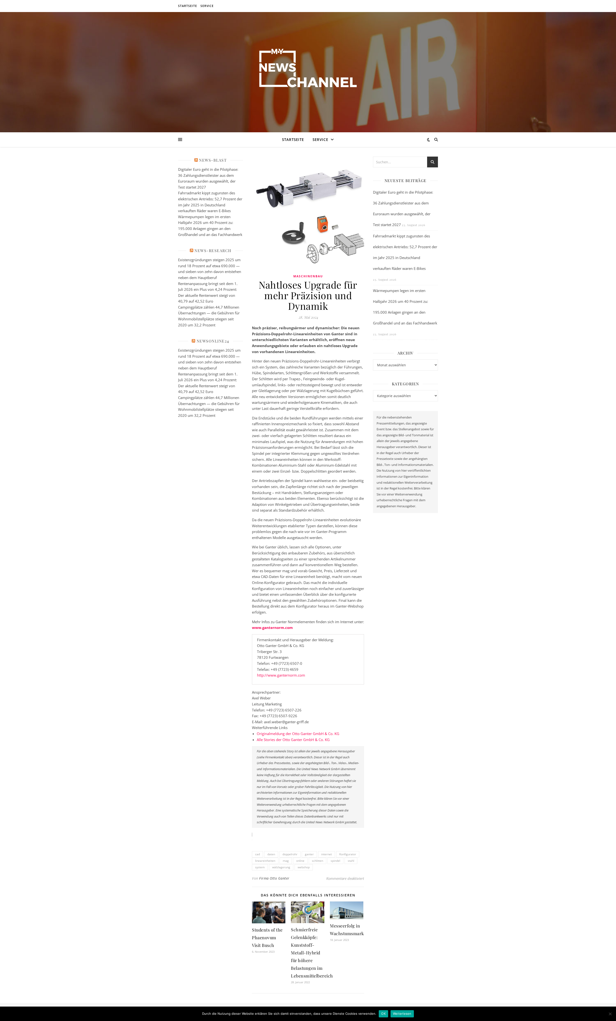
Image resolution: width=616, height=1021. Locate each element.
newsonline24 (213, 340)
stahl (351, 861)
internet (326, 854)
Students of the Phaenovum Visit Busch (267, 937)
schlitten (317, 861)
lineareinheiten (265, 861)
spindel (335, 861)
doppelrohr (289, 854)
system (260, 867)
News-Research (212, 250)
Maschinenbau (308, 276)
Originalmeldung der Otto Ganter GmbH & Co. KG (298, 733)
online (300, 861)
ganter (309, 854)
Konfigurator (347, 854)
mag (286, 861)
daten (271, 854)
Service (207, 6)
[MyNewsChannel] (308, 69)
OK (383, 1013)
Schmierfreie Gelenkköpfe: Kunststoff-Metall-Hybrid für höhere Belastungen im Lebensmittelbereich (312, 953)
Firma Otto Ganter (274, 878)
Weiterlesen (402, 1013)
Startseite (187, 6)
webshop (304, 867)
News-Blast (213, 160)
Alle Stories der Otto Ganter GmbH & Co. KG (293, 739)
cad (257, 854)
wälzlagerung (281, 867)
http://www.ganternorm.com (281, 675)
